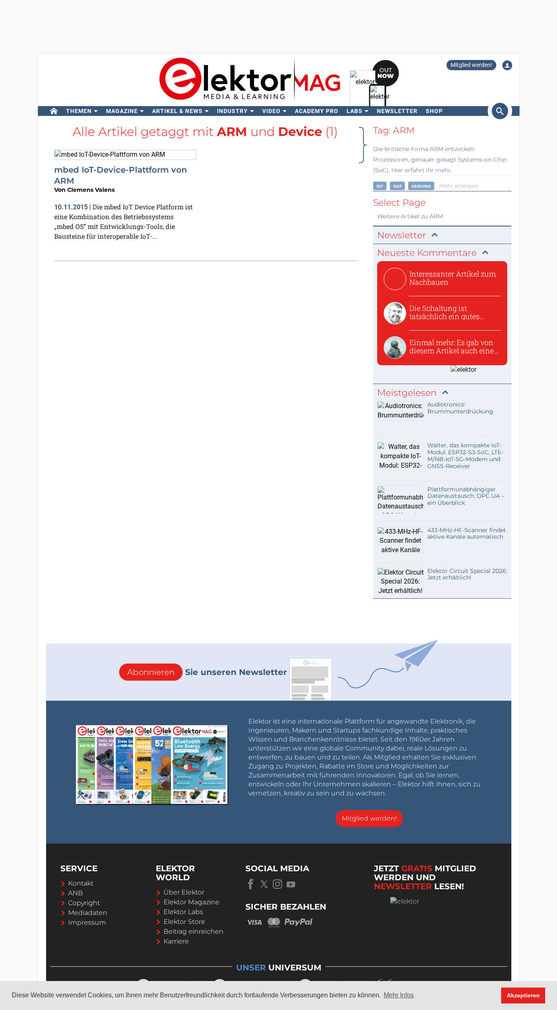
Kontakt (80, 883)
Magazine (122, 111)
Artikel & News (177, 111)
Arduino (421, 186)
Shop (434, 111)
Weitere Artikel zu (410, 216)
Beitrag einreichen (193, 931)
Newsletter (397, 111)
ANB (75, 893)
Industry (232, 111)
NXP (397, 186)
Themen (79, 111)
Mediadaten (87, 913)
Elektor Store (184, 922)
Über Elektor (184, 892)
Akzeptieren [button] (523, 995)
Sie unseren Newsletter (207, 672)
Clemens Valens (91, 189)
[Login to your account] (507, 65)
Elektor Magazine (191, 902)
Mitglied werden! (471, 65)
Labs (354, 111)
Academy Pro (316, 111)
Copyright (84, 903)
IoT (379, 186)
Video (271, 111)
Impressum (87, 922)
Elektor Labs (183, 912)
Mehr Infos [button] (399, 995)
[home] (54, 111)
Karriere (176, 941)
